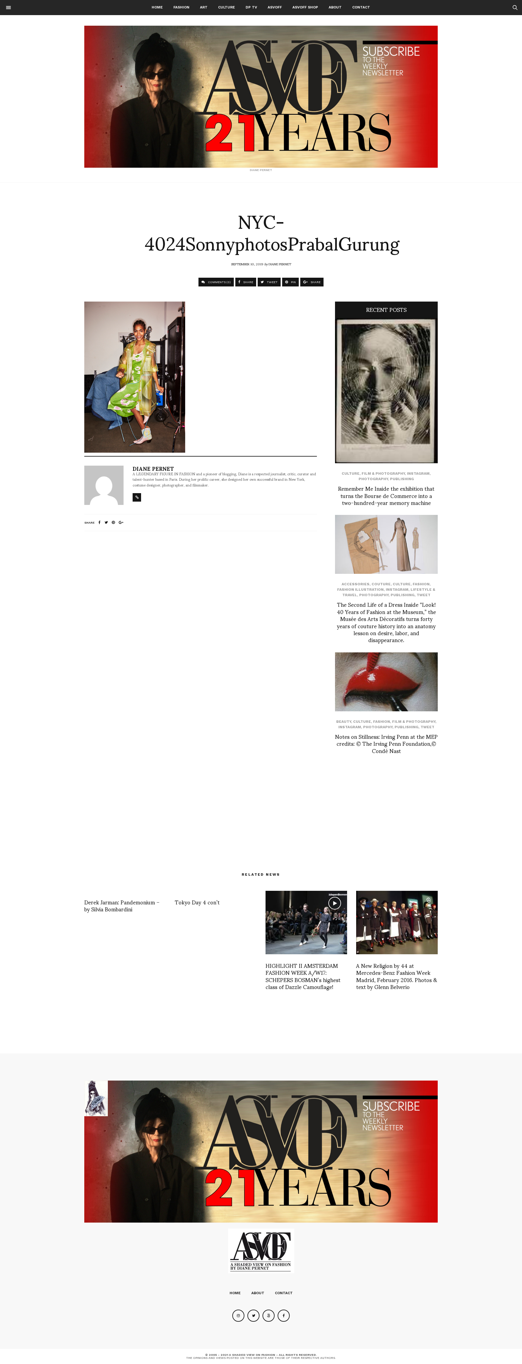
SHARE (247, 282)
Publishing (402, 479)
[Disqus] (200, 615)
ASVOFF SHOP (305, 7)
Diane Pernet (280, 264)
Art (204, 7)
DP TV (251, 7)
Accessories (355, 584)
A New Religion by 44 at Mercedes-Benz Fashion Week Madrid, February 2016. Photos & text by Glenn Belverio (396, 975)
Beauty (343, 721)
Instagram (418, 473)
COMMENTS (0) (219, 282)
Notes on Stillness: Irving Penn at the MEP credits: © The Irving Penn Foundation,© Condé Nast (386, 743)
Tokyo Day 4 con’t (197, 902)
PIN (293, 282)
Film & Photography (383, 473)
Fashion (181, 7)
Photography (373, 479)
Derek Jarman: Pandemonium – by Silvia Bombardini (122, 905)
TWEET (272, 282)
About (335, 7)
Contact (361, 7)
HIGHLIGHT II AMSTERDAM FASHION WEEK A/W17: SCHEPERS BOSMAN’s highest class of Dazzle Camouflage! (303, 975)
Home (157, 7)
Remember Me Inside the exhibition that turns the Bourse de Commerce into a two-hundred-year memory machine (386, 495)
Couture (381, 584)
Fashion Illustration (360, 589)
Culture (226, 7)
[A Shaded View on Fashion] (261, 97)
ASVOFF (275, 7)
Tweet (423, 595)
